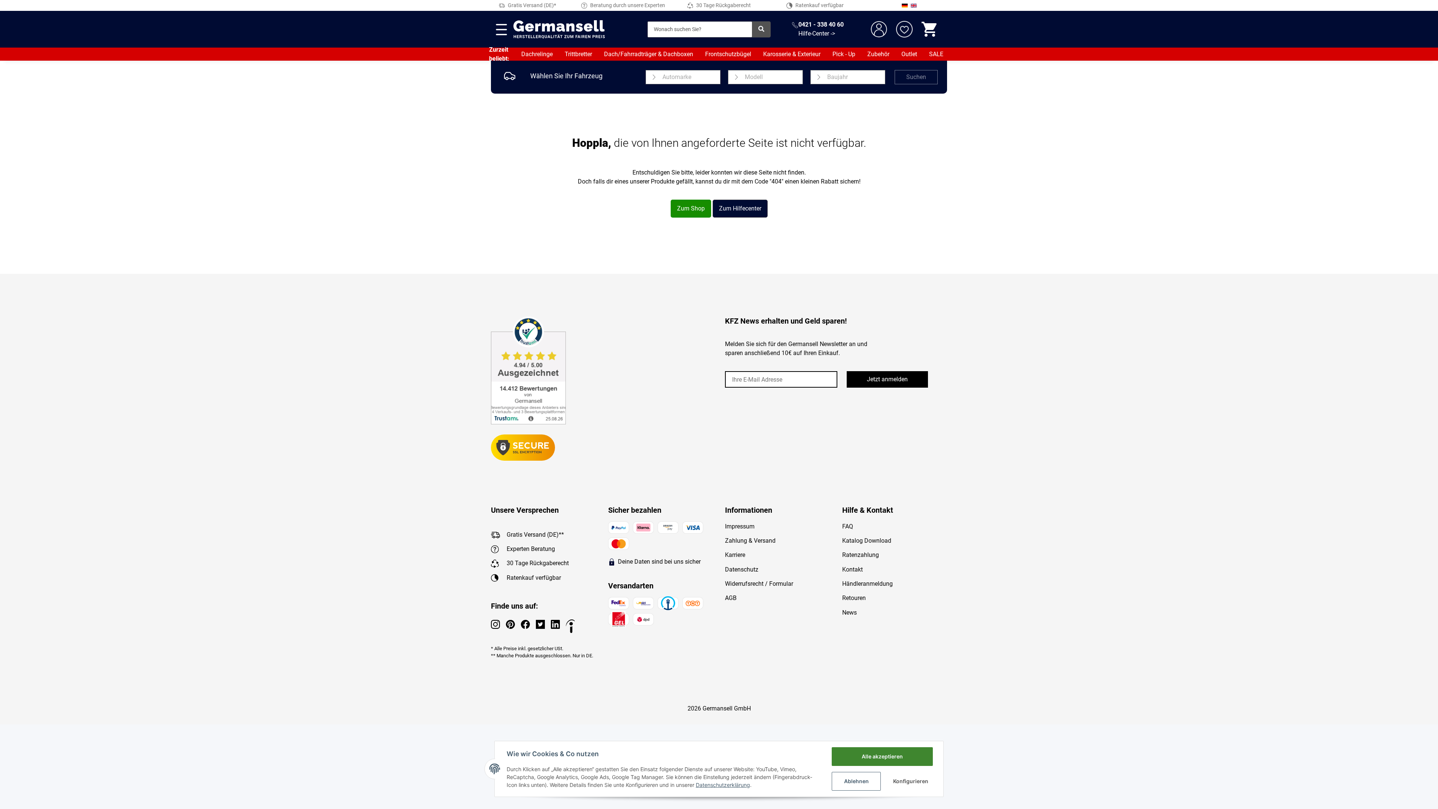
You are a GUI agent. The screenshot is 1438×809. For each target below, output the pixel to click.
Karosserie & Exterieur (791, 54)
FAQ (847, 526)
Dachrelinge (537, 54)
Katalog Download (866, 540)
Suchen (916, 77)
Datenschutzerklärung (723, 785)
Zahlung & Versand (750, 540)
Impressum (740, 526)
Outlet (909, 54)
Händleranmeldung (867, 583)
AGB (731, 598)
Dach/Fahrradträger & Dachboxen (648, 54)
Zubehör (878, 54)
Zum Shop (691, 208)
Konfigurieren (910, 781)
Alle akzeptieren (882, 756)
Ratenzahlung (860, 554)
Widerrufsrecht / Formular (759, 583)
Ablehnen (856, 781)
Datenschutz (741, 569)
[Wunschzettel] (904, 29)
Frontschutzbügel (728, 54)
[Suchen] (761, 29)
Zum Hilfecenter (740, 208)
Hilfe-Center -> (816, 33)
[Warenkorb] (930, 29)
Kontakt (852, 569)
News (849, 612)
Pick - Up (843, 54)
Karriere (735, 554)
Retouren (854, 598)
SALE (936, 54)
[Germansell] (559, 29)
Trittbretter (578, 54)
